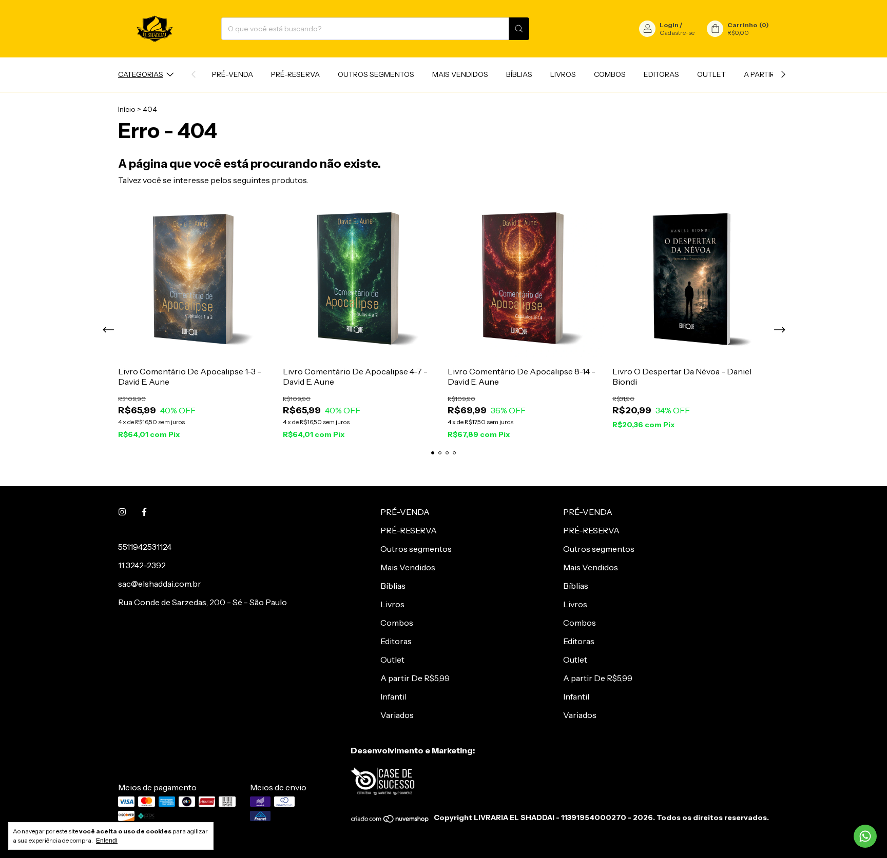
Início (127, 109)
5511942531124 (144, 547)
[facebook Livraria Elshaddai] (144, 512)
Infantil (393, 696)
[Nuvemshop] (390, 820)
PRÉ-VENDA (232, 74)
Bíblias (519, 74)
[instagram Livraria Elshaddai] (122, 512)
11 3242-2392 (142, 565)
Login (669, 25)
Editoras (661, 74)
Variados (397, 715)
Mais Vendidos (460, 74)
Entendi (107, 840)
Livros (563, 74)
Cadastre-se (677, 32)
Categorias (140, 74)
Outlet (711, 74)
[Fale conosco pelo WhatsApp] (865, 836)
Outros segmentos (376, 74)
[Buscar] (519, 28)
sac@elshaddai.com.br (159, 583)
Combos (610, 74)
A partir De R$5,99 (415, 678)
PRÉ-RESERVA (295, 74)
